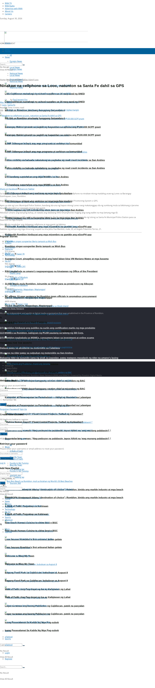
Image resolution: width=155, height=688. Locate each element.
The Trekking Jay (17, 477)
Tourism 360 (15, 483)
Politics (8, 243)
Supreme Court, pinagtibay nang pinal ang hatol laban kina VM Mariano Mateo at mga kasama (57, 259)
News (8, 79)
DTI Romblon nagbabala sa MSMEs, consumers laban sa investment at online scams (47, 337)
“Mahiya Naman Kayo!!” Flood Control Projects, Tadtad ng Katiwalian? (44, 422)
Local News (15, 75)
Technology (10, 509)
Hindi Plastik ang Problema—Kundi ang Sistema (31, 372)
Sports (8, 638)
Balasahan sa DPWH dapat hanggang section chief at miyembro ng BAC (45, 388)
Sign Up (23, 409)
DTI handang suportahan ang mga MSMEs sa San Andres (37, 185)
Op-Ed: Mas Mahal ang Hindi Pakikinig (26, 322)
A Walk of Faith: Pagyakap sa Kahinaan (26, 514)
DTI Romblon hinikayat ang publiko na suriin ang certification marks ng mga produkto (47, 328)
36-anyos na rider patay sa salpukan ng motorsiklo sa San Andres (36, 353)
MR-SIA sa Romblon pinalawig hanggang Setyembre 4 (35, 118)
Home (7, 43)
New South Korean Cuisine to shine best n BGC (31, 530)
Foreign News (16, 69)
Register (8, 659)
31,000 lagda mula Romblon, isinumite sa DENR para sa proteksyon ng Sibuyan (49, 284)
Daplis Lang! (15, 273)
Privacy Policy (11, 368)
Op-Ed (7, 261)
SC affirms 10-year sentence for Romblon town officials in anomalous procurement (51, 296)
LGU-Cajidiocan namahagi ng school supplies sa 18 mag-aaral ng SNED (45, 101)
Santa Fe (11, 105)
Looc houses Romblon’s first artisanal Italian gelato (33, 547)
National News (16, 81)
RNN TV (8, 3)
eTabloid (8, 645)
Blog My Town (16, 465)
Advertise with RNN (13, 8)
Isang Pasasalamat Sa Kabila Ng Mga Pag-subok (32, 630)
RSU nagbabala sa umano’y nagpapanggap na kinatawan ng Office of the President (51, 271)
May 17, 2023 (6, 102)
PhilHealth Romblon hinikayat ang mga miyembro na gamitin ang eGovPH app (48, 234)
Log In (23, 438)
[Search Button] (24, 645)
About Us (9, 11)
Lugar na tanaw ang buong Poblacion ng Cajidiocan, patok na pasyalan (44, 614)
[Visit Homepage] (15, 30)
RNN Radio (10, 6)
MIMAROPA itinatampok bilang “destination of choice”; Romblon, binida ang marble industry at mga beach (64, 497)
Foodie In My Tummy (19, 471)
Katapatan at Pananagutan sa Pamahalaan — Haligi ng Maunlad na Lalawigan (48, 405)
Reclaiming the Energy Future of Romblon (28, 355)
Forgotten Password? (9, 409)
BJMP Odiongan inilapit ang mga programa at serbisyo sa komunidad (43, 151)
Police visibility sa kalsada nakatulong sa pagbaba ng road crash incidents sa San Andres (55, 168)
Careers (8, 14)
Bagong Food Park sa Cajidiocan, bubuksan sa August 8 (36, 580)
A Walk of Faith (16, 451)
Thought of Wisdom (19, 277)
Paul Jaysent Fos (20, 99)
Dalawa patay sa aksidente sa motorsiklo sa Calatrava (30, 348)
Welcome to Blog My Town (19, 564)
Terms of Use (11, 370)
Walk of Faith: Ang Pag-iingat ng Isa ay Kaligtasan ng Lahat (37, 597)
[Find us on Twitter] (1, 21)
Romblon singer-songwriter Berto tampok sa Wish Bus (35, 246)
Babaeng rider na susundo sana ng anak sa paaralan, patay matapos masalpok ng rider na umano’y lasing (59, 358)
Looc (36, 79)
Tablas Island (28, 79)
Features (9, 249)
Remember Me (9, 399)
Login (7, 652)
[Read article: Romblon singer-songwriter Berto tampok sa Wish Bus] (73, 241)
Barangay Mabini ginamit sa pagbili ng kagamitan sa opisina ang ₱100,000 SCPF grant (53, 135)
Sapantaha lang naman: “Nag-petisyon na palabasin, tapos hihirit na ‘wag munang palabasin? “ (58, 438)
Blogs (7, 447)
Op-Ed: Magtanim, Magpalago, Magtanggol (28, 305)
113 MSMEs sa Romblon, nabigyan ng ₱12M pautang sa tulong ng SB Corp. (42, 333)
